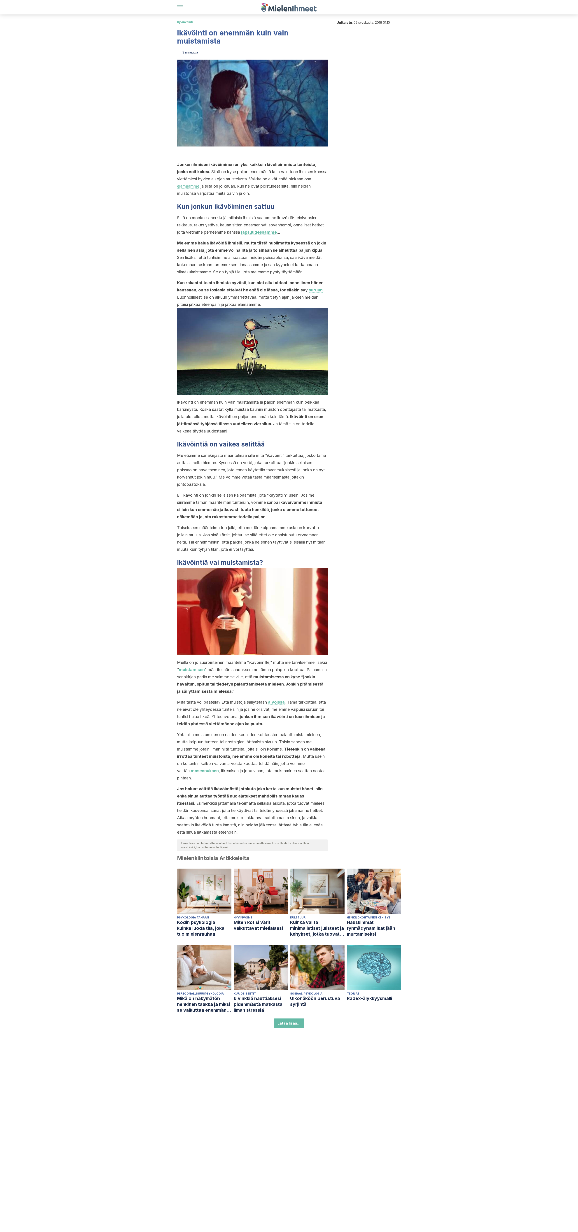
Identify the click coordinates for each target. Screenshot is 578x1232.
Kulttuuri (298, 917)
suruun (316, 290)
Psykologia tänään (193, 917)
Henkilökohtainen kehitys (368, 917)
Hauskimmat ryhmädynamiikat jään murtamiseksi (371, 928)
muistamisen (192, 669)
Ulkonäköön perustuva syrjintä (315, 1001)
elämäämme (188, 186)
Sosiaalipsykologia (306, 993)
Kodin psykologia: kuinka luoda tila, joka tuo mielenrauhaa (200, 928)
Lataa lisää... (289, 1023)
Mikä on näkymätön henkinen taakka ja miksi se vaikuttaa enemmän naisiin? (203, 1004)
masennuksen (205, 770)
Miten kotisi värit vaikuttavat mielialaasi (258, 925)
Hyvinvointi (185, 22)
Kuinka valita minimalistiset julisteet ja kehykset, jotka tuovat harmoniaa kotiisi (317, 928)
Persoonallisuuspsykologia (200, 993)
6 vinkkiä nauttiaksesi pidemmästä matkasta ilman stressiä (258, 1004)
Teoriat (353, 993)
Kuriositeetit (245, 993)
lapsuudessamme (259, 232)
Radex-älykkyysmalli (369, 998)
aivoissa (276, 702)
